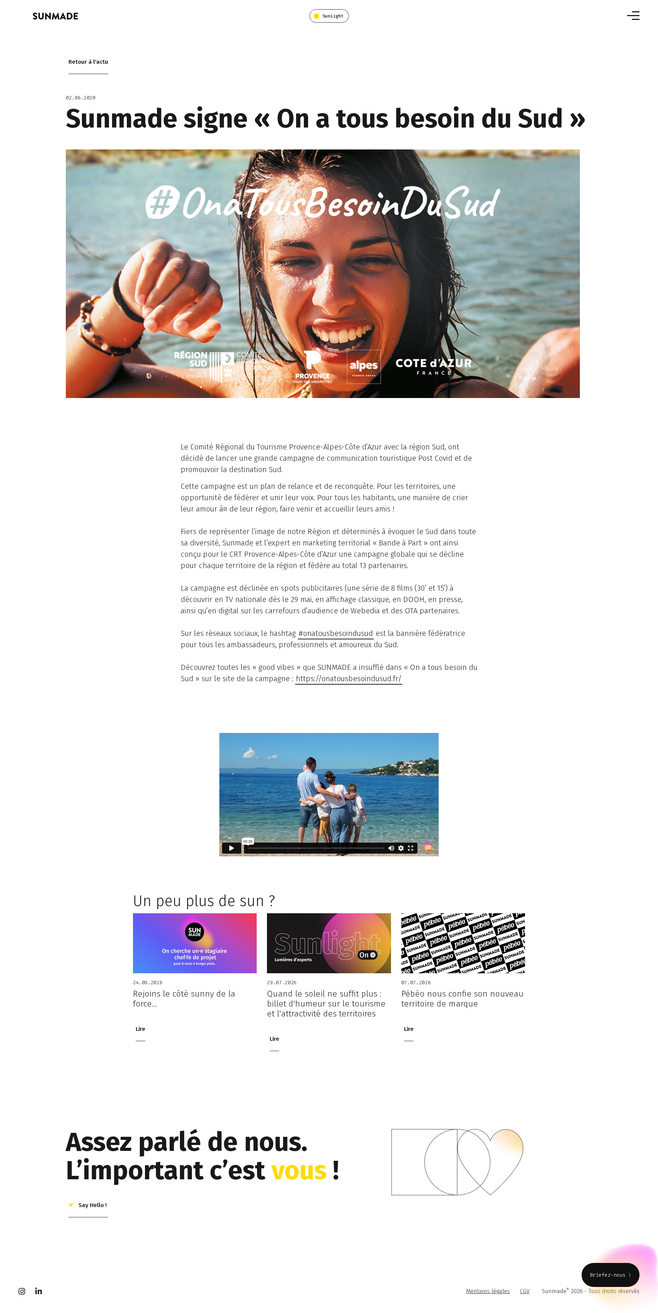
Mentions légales (488, 1291)
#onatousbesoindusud (335, 633)
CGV (524, 1291)
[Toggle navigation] (633, 15)
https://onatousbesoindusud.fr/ (349, 678)
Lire (140, 1029)
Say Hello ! (92, 1205)
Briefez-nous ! (610, 1275)
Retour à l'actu (88, 61)
